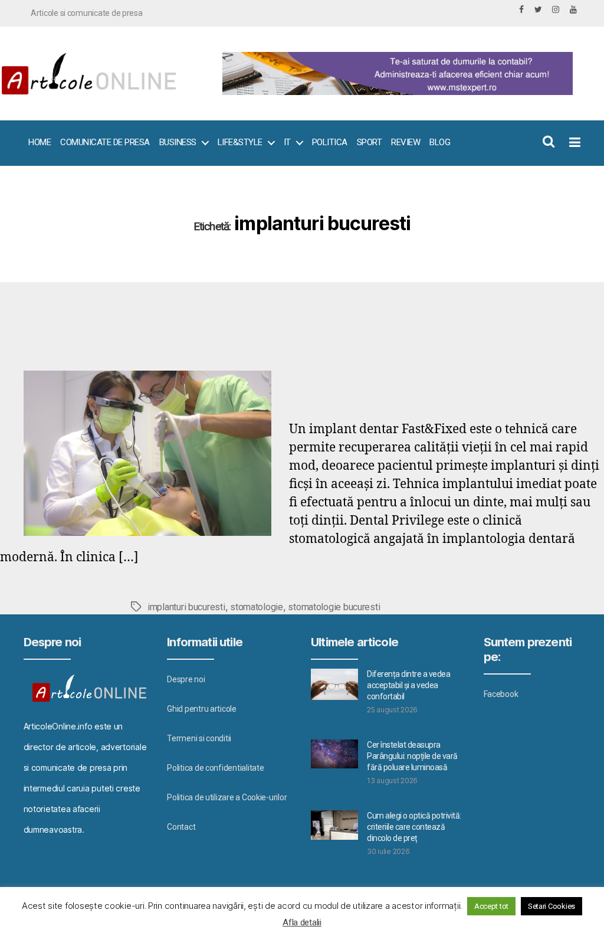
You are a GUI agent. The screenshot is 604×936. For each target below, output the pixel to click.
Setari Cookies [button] (551, 906)
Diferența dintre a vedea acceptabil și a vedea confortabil (408, 685)
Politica (329, 142)
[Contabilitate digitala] (395, 73)
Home (39, 142)
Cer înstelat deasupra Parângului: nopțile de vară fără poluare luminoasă (412, 756)
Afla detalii (302, 922)
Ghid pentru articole (202, 709)
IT (287, 142)
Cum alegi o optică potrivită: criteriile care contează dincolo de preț (414, 827)
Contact (181, 827)
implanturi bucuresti (186, 607)
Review (405, 142)
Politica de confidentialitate (215, 768)
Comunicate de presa (105, 142)
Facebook (501, 694)
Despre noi (186, 679)
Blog (439, 142)
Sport (369, 142)
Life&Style (240, 142)
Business (177, 142)
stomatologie (256, 607)
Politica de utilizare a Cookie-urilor (227, 797)
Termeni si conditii (199, 738)
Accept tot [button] (491, 906)
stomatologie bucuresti (334, 607)
